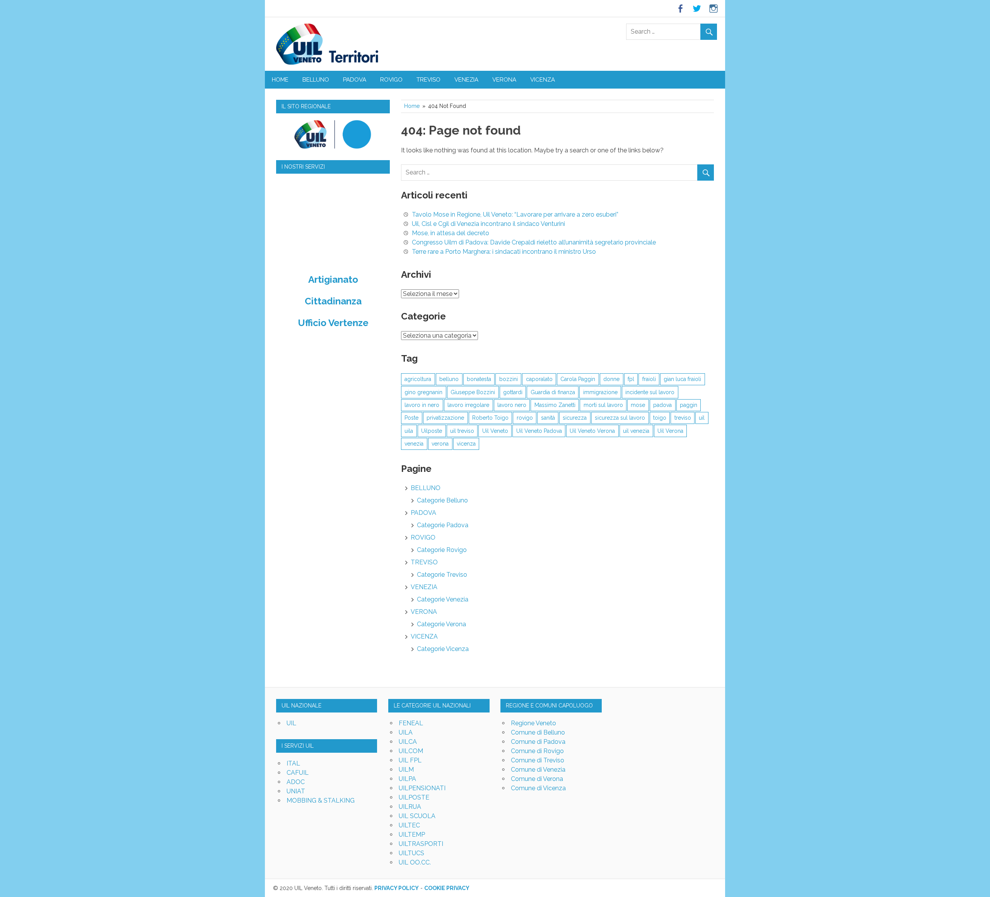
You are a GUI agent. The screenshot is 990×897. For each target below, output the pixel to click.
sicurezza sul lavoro (620, 418)
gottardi (512, 392)
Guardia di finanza (553, 392)
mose (638, 405)
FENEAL (411, 723)
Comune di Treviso (537, 760)
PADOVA (354, 79)
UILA (406, 732)
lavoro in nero (422, 405)
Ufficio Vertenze (333, 322)
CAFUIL (298, 772)
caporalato (539, 379)
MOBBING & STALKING (321, 800)
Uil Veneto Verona (592, 431)
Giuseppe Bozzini (473, 392)
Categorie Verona (441, 624)
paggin (688, 405)
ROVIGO (391, 79)
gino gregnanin (423, 392)
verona (440, 444)
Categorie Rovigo (442, 550)
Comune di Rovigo (537, 751)
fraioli (649, 379)
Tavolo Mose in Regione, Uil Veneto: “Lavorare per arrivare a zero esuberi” (515, 214)
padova (662, 405)
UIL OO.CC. (415, 862)
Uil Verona (670, 431)
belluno (449, 379)
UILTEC (409, 825)
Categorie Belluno (442, 500)
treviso (682, 418)
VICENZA (542, 79)
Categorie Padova (442, 525)
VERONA (504, 79)
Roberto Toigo (490, 418)
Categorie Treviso (442, 574)
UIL (291, 723)
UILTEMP (412, 834)
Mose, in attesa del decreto (450, 233)
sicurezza (575, 418)
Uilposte (431, 431)
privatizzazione (445, 418)
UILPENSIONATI (422, 788)
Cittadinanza (333, 301)
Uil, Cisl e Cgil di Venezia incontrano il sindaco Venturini (488, 223)
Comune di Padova (538, 741)
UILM (406, 769)
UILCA (408, 741)
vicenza (466, 444)
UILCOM (411, 751)
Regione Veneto (533, 723)
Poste (411, 418)
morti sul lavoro (603, 405)
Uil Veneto (495, 431)
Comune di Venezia (538, 769)
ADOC (296, 782)
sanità (548, 418)
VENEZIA (466, 79)
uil (702, 418)
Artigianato (333, 279)
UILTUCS (411, 853)
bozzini (508, 379)
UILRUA (410, 806)
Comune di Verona (537, 779)
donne (611, 379)
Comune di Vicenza (538, 788)
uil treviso (462, 431)
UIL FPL (410, 760)
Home (280, 79)
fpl (631, 379)
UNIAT (296, 791)
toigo (659, 418)
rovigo (525, 418)
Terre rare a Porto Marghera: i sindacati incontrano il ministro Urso (504, 251)
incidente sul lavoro (649, 392)
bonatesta (479, 379)
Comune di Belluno (538, 732)
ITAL (293, 763)
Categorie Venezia (442, 599)
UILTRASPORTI (421, 843)
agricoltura (418, 379)
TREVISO (428, 79)
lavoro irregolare (468, 405)
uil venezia (636, 431)
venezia (414, 444)
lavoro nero (511, 405)
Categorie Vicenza (443, 649)
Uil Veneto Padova (539, 431)
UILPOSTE (414, 797)
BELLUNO (315, 79)
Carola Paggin (577, 379)
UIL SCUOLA (417, 816)
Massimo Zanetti (554, 405)
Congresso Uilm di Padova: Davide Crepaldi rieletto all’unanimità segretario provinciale (534, 242)
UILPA (407, 779)
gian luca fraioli (682, 379)
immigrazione (600, 392)
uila (409, 431)
